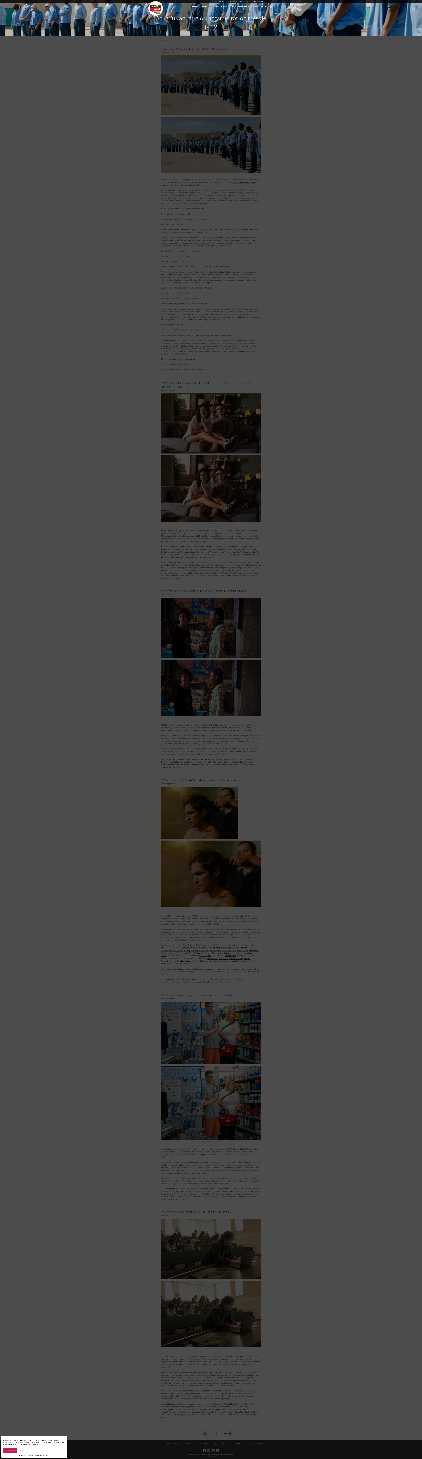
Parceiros (242, 1)
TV (229, 7)
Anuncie (229, 1)
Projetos (235, 1)
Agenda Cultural (243, 7)
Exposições (218, 7)
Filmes (210, 7)
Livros (234, 7)
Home (211, 1)
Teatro (204, 7)
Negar (21, 1451)
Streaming (255, 7)
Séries (225, 7)
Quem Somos (218, 1)
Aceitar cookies (10, 1451)
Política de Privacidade (26, 1455)
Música (197, 7)
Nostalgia (264, 7)
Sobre (223, 1)
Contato (248, 1)
